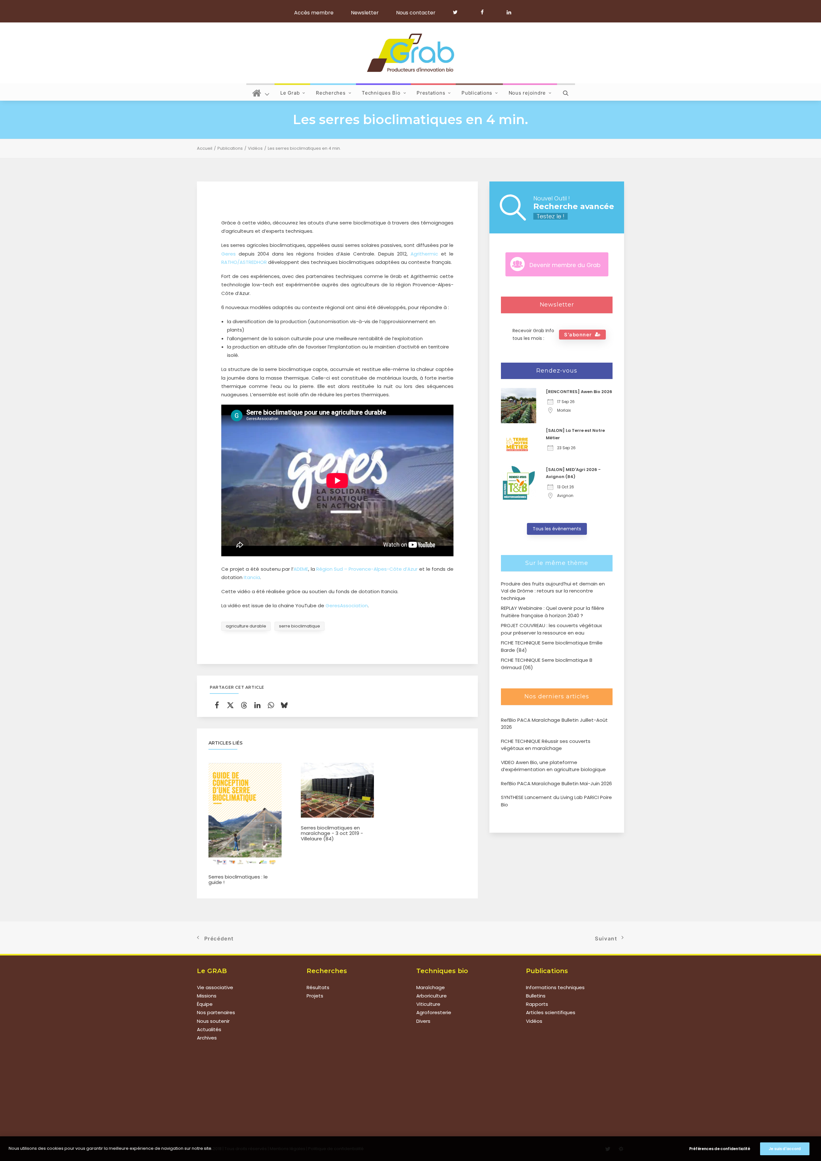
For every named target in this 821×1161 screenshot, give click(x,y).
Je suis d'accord (785, 1148)
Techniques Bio (381, 93)
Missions (206, 995)
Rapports (537, 1004)
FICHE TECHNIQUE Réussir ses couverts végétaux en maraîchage (545, 745)
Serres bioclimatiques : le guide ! (238, 879)
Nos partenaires (216, 1012)
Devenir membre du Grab (564, 265)
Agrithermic (424, 253)
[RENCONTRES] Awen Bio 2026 (579, 392)
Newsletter (365, 12)
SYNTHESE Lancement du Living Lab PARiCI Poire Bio (556, 801)
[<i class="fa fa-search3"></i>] (566, 92)
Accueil (204, 148)
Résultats (318, 987)
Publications (476, 93)
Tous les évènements (557, 529)
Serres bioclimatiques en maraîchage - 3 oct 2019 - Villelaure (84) (332, 833)
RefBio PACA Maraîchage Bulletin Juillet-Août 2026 (554, 724)
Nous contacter (416, 12)
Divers (423, 1021)
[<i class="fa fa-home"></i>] (260, 92)
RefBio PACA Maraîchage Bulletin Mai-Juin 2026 (556, 783)
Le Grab (290, 93)
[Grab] (410, 53)
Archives (207, 1037)
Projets (315, 995)
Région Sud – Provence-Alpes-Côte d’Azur (367, 569)
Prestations (431, 93)
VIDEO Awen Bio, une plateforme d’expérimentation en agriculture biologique (553, 766)
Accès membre (314, 12)
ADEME (300, 569)
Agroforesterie (433, 1012)
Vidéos (255, 148)
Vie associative (215, 987)
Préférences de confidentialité (719, 1148)
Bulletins (536, 995)
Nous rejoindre (527, 93)
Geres (228, 253)
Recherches (331, 93)
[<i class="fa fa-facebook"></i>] (485, 12)
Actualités (209, 1029)
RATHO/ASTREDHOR (244, 262)
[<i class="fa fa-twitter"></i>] (458, 12)
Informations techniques (555, 987)
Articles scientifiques (550, 1012)
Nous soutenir (213, 1021)
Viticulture (428, 1004)
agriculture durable (246, 626)
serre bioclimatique (299, 626)
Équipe (205, 1004)
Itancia (252, 577)
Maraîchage (430, 987)
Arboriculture (431, 995)
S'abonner (578, 335)
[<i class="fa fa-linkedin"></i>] (508, 12)
